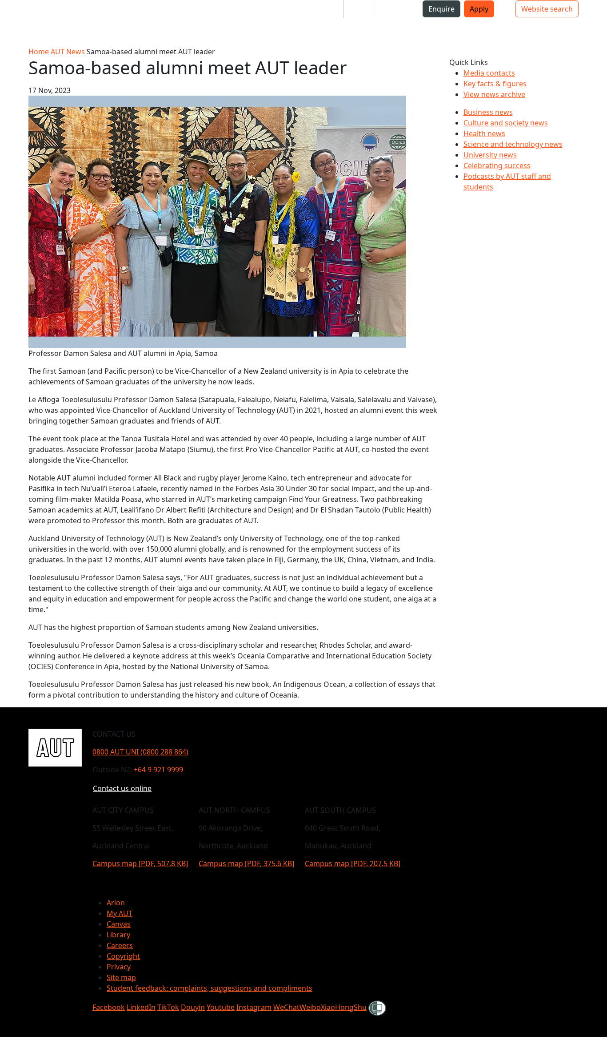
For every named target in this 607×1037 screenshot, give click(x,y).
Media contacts (489, 73)
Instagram (254, 1007)
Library (118, 935)
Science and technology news (513, 144)
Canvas (119, 924)
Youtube (221, 1007)
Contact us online (122, 788)
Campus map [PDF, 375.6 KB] (246, 863)
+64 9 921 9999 (158, 770)
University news (490, 155)
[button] (42, 12)
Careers (120, 945)
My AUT (119, 913)
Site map (121, 977)
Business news (488, 112)
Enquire (441, 9)
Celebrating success (497, 165)
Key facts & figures (495, 84)
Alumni (393, 9)
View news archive (494, 94)
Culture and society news (505, 123)
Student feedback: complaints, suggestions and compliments (209, 988)
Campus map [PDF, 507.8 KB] (140, 863)
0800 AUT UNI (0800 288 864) (140, 752)
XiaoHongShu (344, 1007)
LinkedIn (141, 1007)
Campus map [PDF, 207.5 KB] (352, 863)
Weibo (310, 1007)
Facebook (108, 1007)
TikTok (168, 1007)
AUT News (68, 51)
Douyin (193, 1007)
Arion (116, 903)
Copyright (123, 956)
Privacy (119, 967)
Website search (547, 9)
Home (38, 51)
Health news (484, 133)
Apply (479, 9)
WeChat (286, 1007)
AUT (14, 23)
